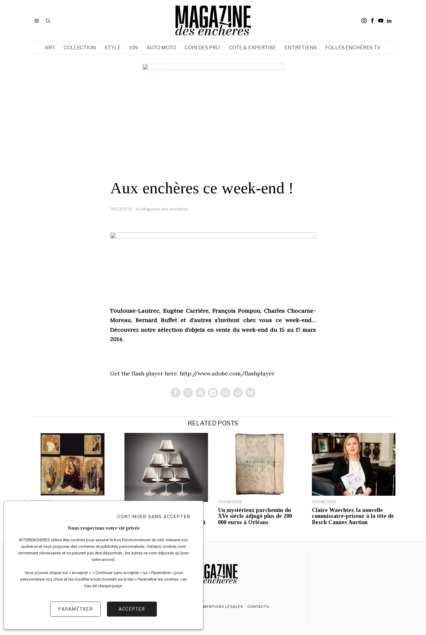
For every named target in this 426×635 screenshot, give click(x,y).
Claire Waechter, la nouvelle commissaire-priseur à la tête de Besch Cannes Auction (353, 516)
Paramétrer (75, 609)
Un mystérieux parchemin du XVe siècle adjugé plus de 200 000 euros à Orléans (255, 516)
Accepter (132, 609)
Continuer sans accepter (154, 516)
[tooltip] (364, 20)
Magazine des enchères (165, 208)
